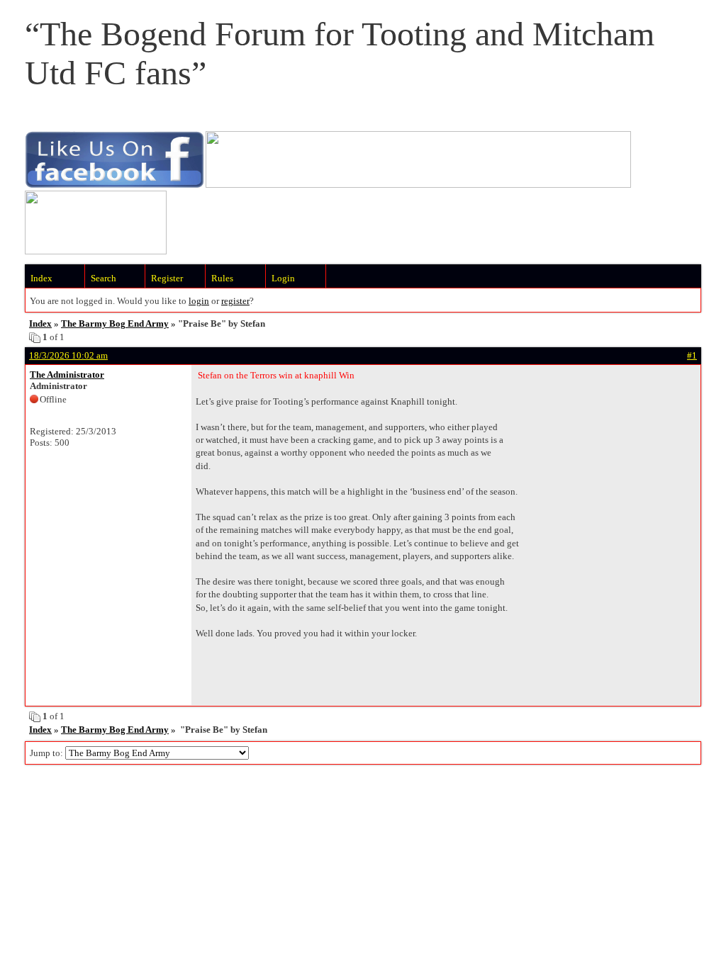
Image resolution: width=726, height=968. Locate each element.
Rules (222, 278)
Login (283, 278)
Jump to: (47, 753)
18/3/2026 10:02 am (68, 355)
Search (103, 278)
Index (41, 278)
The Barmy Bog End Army (115, 323)
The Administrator (67, 374)
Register (167, 278)
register (235, 301)
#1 (692, 355)
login (199, 301)
